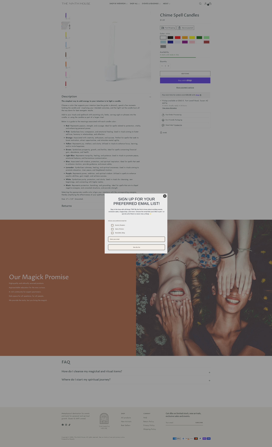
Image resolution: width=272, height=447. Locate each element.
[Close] (164, 196)
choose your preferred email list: (117, 221)
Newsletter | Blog (120, 233)
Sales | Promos (119, 229)
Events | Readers (120, 225)
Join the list (136, 247)
